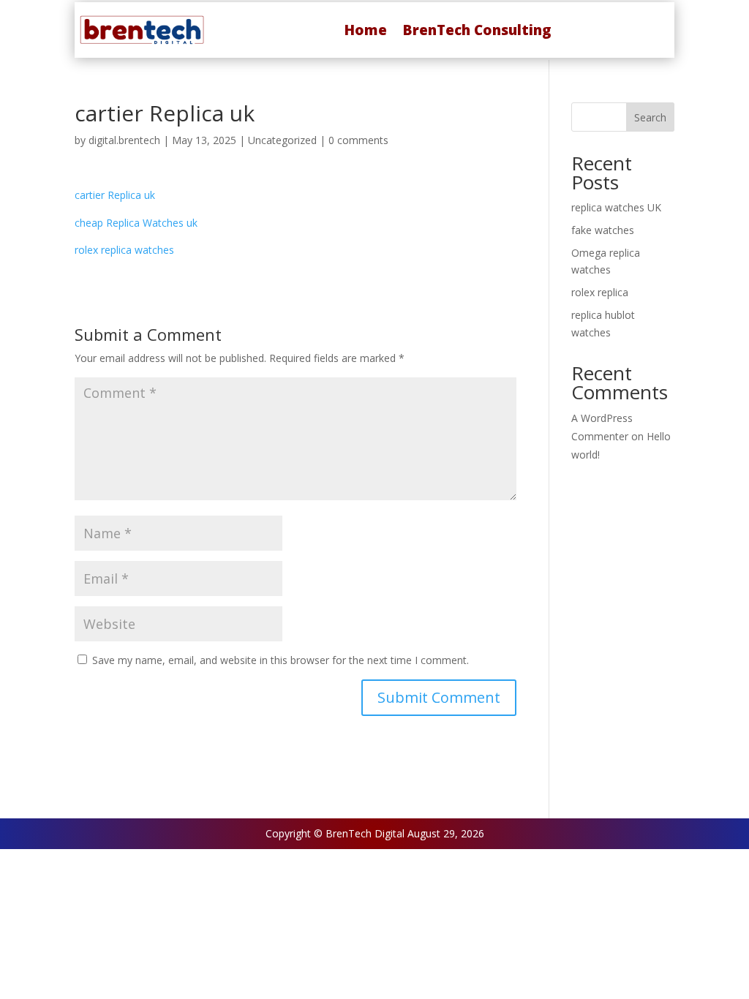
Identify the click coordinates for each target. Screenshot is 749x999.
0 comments (358, 140)
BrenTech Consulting (477, 29)
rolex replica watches (124, 250)
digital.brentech (124, 140)
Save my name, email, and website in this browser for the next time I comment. (280, 660)
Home (366, 29)
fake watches (602, 230)
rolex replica (599, 292)
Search (650, 117)
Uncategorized (282, 140)
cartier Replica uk (115, 195)
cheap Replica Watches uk (136, 223)
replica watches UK (616, 207)
